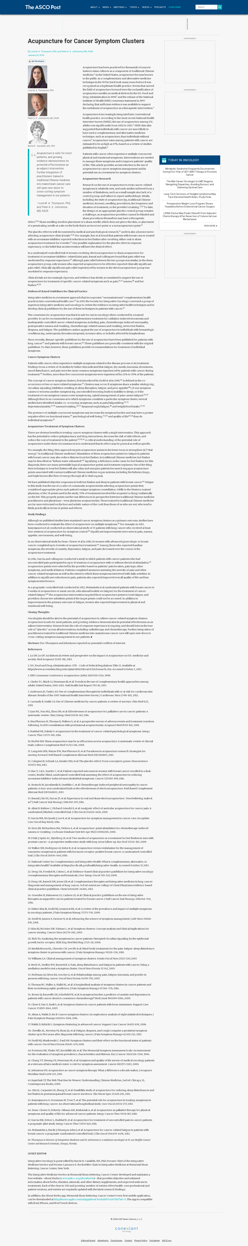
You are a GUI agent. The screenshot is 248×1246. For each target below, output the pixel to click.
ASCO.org (166, 1240)
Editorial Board (88, 1240)
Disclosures (116, 1240)
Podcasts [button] (160, 7)
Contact (128, 1240)
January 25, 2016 (36, 55)
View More (210, 225)
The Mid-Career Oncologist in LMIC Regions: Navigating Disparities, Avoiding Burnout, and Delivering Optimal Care (190, 184)
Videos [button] (146, 7)
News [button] (106, 7)
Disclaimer (154, 1240)
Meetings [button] (119, 7)
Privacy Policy (140, 1240)
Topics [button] (133, 7)
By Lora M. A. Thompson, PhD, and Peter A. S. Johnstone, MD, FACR (60, 51)
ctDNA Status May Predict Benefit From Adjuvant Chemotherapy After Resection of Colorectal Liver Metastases (190, 216)
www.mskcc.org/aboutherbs (77, 1178)
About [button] (94, 7)
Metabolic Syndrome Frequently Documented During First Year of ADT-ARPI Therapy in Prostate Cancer (190, 171)
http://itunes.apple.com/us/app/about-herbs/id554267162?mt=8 (90, 1199)
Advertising (103, 1240)
